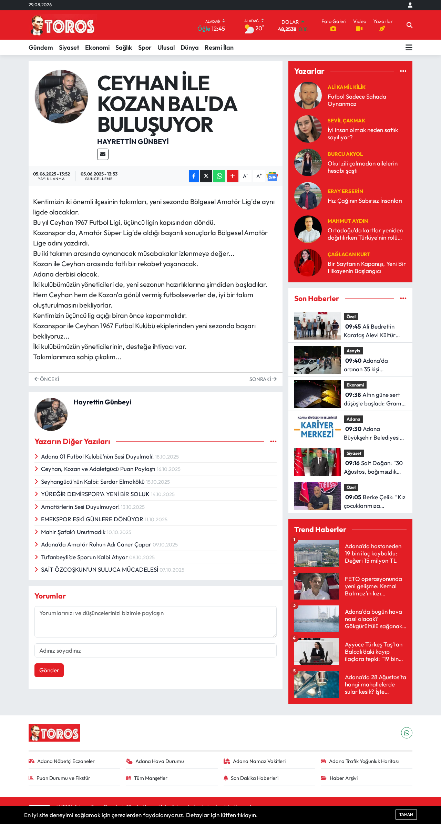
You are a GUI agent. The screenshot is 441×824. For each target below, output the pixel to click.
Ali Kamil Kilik (347, 87)
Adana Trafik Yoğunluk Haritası (364, 761)
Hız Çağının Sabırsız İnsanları (365, 200)
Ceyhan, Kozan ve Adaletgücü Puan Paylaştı (99, 468)
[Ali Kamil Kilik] (308, 94)
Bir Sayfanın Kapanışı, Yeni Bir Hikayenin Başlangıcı (367, 267)
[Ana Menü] (409, 47)
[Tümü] (403, 71)
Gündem (41, 47)
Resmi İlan (219, 47)
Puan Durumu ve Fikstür (63, 778)
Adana (353, 419)
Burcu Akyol (345, 154)
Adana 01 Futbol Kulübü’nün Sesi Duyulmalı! (98, 456)
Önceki (49, 379)
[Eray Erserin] (308, 195)
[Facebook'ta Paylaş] (194, 176)
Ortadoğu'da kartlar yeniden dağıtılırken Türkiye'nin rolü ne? (365, 234)
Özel (351, 316)
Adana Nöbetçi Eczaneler (66, 761)
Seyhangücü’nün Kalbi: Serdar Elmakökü (93, 481)
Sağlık (123, 47)
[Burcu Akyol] (308, 161)
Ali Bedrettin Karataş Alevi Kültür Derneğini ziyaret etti (371, 331)
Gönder (49, 670)
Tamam (406, 814)
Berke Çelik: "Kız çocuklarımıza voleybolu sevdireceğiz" (375, 501)
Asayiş (353, 350)
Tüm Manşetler (150, 778)
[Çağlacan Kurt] (308, 261)
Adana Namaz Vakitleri (259, 761)
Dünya (190, 47)
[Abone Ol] (272, 176)
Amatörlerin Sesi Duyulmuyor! (81, 506)
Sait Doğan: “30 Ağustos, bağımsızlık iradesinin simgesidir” (373, 467)
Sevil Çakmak (346, 120)
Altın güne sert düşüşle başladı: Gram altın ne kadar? (372, 399)
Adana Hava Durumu (159, 761)
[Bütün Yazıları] (273, 441)
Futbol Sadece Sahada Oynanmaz (357, 100)
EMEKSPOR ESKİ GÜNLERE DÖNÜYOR (93, 519)
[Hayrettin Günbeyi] (61, 95)
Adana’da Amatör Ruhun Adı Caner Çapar (97, 544)
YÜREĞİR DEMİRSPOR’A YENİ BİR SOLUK (96, 494)
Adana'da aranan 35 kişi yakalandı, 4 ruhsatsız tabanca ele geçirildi (372, 365)
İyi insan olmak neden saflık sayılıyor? (363, 133)
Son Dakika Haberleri (254, 778)
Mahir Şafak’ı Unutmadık (74, 531)
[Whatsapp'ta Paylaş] (219, 176)
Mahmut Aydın (348, 221)
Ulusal (166, 47)
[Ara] (409, 25)
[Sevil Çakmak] (308, 128)
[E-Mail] (103, 154)
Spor (145, 47)
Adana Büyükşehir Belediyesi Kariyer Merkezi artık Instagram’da (372, 433)
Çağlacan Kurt (349, 254)
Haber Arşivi (344, 778)
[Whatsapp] (406, 732)
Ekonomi (97, 47)
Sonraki (260, 379)
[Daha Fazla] (232, 176)
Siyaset (69, 47)
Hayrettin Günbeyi (133, 141)
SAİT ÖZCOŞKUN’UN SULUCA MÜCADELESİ (100, 569)
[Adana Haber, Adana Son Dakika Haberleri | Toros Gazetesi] (63, 25)
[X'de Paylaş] (206, 176)
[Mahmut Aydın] (308, 228)
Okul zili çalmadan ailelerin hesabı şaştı (363, 167)
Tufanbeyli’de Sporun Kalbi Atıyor (85, 557)
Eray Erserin (345, 191)
